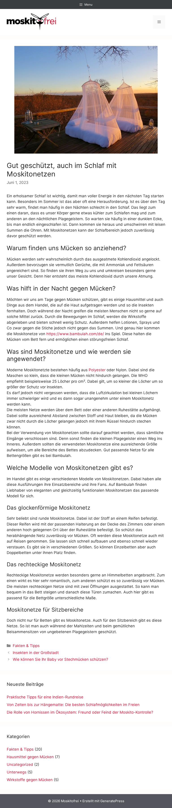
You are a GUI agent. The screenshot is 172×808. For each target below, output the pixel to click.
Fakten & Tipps (26, 645)
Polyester (97, 370)
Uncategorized (20, 764)
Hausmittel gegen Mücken (30, 757)
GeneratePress (112, 801)
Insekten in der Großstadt (36, 652)
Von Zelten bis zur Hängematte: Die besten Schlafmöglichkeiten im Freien (73, 704)
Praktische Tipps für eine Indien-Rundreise (45, 697)
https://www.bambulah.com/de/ (75, 334)
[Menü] (159, 22)
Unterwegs (16, 772)
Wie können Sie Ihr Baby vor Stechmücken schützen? (60, 659)
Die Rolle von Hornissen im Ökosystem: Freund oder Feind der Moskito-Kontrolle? (80, 712)
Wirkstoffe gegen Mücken (30, 780)
